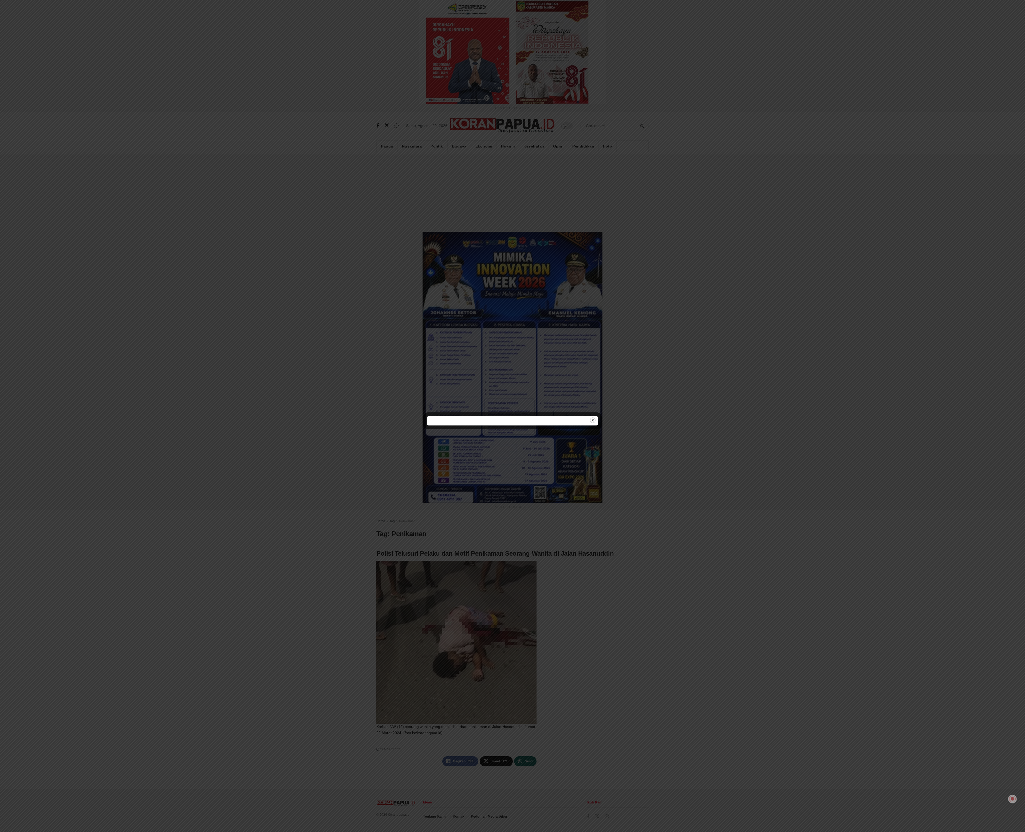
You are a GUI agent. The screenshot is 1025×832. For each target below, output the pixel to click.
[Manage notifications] (1012, 799)
